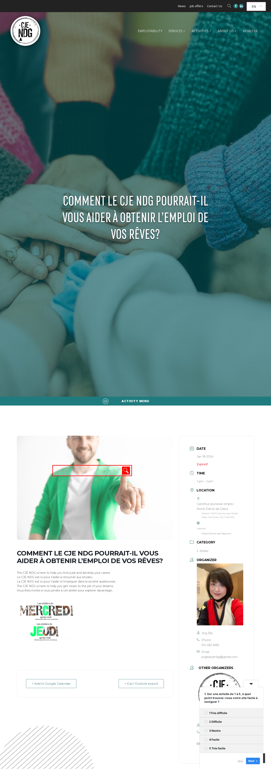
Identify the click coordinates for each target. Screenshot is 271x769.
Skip (240, 760)
